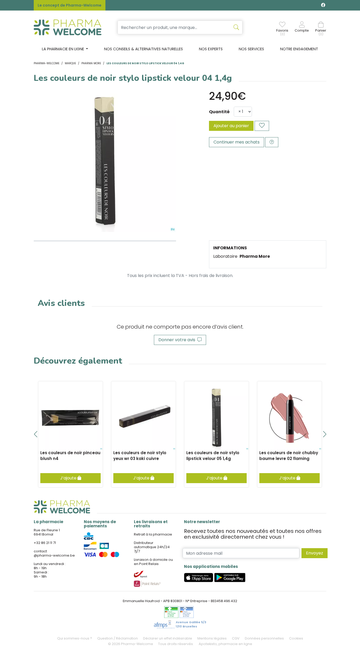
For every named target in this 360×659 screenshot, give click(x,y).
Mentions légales (212, 638)
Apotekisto (225, 644)
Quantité (219, 112)
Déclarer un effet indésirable (167, 638)
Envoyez (314, 553)
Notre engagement (299, 49)
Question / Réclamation (117, 638)
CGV (236, 638)
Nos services (251, 49)
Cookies (296, 638)
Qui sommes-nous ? (74, 638)
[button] (35, 434)
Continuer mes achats (236, 142)
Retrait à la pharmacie (153, 534)
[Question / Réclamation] (271, 142)
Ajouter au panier (231, 126)
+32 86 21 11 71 (45, 542)
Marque (70, 63)
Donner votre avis (177, 340)
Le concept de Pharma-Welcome (69, 5)
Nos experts (211, 49)
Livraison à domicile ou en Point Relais (153, 561)
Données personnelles (264, 638)
